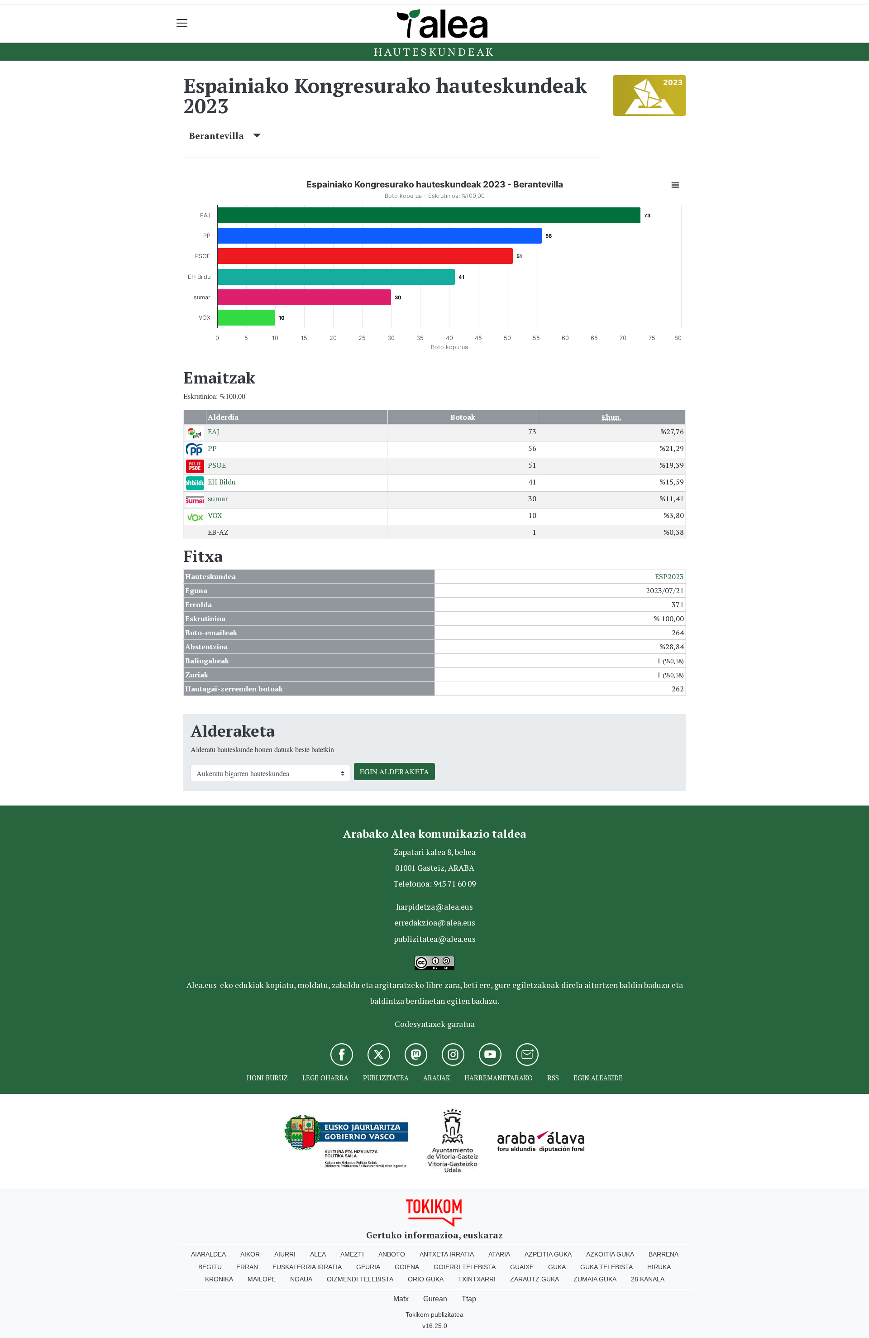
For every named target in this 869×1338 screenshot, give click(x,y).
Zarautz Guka (534, 1279)
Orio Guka (426, 1279)
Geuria (368, 1267)
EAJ (214, 431)
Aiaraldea (208, 1254)
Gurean (435, 1299)
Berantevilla (221, 135)
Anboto (391, 1254)
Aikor (250, 1254)
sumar (218, 499)
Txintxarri (477, 1279)
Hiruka (659, 1267)
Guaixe (522, 1267)
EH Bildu (222, 482)
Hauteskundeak (434, 51)
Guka (557, 1267)
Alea (318, 1254)
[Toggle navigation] (182, 23)
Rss (553, 1078)
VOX (215, 515)
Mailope (262, 1279)
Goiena (407, 1267)
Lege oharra (325, 1078)
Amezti (352, 1254)
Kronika (219, 1279)
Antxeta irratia (447, 1254)
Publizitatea (386, 1078)
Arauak (436, 1078)
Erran (247, 1267)
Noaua (301, 1279)
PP (212, 448)
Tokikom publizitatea (434, 1314)
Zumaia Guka (594, 1279)
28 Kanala (647, 1279)
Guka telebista (606, 1267)
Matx (401, 1299)
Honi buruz (267, 1078)
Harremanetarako (498, 1078)
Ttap (469, 1299)
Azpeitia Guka (548, 1254)
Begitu (210, 1267)
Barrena (663, 1254)
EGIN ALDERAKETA (394, 771)
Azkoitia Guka (610, 1254)
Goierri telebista (465, 1267)
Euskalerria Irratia (307, 1267)
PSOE (217, 465)
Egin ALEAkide (598, 1078)
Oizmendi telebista (360, 1279)
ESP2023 (669, 576)
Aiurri (285, 1254)
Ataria (499, 1254)
